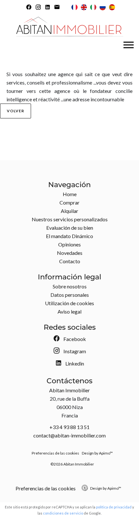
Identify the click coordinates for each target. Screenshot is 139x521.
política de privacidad (114, 507)
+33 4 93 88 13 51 (69, 427)
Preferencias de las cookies (55, 453)
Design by (105, 488)
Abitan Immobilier (69, 390)
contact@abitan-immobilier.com (69, 435)
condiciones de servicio (63, 513)
